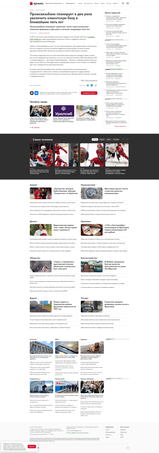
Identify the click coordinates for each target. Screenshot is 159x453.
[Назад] (123, 139)
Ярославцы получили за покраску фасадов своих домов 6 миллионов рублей (116, 122)
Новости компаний (40, 10)
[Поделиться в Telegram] (87, 85)
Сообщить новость (89, 93)
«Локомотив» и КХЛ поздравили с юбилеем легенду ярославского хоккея (51, 214)
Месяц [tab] (95, 139)
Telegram (123, 429)
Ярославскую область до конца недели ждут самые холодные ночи (100, 319)
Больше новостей (120, 126)
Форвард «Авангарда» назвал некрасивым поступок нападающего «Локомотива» (115, 171)
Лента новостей (112, 12)
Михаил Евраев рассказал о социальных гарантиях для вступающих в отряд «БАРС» (114, 75)
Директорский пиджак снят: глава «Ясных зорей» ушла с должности (65, 227)
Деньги (103, 3)
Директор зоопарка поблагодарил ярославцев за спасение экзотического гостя (116, 62)
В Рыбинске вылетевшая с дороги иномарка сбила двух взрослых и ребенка (103, 210)
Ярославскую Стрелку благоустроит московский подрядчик (98, 275)
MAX (121, 437)
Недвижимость (35, 379)
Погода (109, 3)
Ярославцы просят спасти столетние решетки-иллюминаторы (116, 190)
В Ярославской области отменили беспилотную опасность (98, 214)
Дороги (97, 3)
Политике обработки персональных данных (15, 449)
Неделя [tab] (102, 139)
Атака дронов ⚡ (71, 3)
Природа (117, 65)
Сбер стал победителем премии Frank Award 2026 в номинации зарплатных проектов (91, 396)
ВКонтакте (123, 432)
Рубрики (115, 3)
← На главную (34, 127)
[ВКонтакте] (36, 93)
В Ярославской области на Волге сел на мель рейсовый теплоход (100, 239)
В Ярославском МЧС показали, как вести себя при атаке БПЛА (48, 291)
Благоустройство (121, 86)
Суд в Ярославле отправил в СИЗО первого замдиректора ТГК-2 (100, 247)
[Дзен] (32, 93)
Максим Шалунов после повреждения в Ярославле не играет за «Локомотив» (53, 210)
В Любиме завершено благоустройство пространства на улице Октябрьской (116, 83)
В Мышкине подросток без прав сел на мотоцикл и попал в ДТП (100, 206)
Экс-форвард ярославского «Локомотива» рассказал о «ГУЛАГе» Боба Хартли (89, 171)
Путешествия (59, 379)
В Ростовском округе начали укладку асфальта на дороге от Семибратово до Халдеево (115, 104)
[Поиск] (123, 3)
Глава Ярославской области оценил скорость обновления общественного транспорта (116, 91)
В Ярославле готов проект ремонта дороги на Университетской (48, 323)
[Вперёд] (127, 139)
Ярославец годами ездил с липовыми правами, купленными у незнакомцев (103, 243)
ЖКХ (56, 339)
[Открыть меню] (128, 3)
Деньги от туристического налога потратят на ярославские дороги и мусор (52, 247)
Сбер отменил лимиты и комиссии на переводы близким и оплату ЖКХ (66, 356)
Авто (116, 108)
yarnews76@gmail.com (75, 430)
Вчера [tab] (108, 139)
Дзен (121, 434)
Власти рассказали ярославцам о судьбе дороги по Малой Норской (50, 327)
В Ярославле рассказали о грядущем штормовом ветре (97, 327)
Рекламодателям (110, 432)
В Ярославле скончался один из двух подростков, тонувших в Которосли (102, 202)
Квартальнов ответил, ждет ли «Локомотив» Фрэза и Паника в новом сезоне (52, 202)
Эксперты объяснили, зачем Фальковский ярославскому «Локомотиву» (39, 171)
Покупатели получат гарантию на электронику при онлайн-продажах (50, 251)
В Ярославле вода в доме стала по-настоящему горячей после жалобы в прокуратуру (64, 367)
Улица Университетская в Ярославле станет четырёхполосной (48, 319)
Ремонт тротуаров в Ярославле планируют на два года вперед (99, 279)
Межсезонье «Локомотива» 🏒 (55, 3)
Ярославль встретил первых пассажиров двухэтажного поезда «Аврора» (51, 316)
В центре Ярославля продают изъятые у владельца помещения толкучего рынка (53, 239)
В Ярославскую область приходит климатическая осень (97, 323)
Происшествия (88, 3)
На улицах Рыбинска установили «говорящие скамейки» (97, 287)
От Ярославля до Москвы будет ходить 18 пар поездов (67, 396)
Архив (107, 437)
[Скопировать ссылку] (95, 85)
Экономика (118, 95)
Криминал (118, 49)
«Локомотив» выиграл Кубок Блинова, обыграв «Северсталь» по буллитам (116, 32)
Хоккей (80, 3)
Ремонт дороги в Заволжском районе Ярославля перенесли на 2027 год (65, 305)
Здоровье (83, 339)
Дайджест (118, 57)
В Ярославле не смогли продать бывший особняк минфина (39, 396)
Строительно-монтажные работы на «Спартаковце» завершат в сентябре (102, 283)
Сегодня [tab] (116, 139)
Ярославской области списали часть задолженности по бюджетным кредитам (41, 357)
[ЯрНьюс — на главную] (37, 3)
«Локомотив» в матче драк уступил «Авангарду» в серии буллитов (49, 206)
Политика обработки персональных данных (77, 432)
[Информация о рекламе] (126, 40)
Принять (31, 446)
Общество (118, 21)
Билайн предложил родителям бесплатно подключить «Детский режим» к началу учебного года (90, 413)
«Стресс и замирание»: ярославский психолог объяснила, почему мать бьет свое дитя (116, 17)
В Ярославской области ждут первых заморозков (95, 316)
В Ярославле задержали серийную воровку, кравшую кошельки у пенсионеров (104, 251)
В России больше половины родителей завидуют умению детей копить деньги (52, 243)
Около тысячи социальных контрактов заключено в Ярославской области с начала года (115, 114)
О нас (107, 429)
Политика (33, 339)
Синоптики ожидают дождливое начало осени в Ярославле (115, 25)
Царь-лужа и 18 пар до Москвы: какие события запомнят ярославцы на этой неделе (117, 54)
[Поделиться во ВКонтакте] (91, 85)
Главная (32, 10)
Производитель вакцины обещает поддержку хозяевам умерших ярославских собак (90, 357)
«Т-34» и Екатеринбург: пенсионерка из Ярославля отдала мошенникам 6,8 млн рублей (116, 45)
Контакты (108, 434)
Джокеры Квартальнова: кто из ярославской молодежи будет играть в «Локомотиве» (65, 171)
